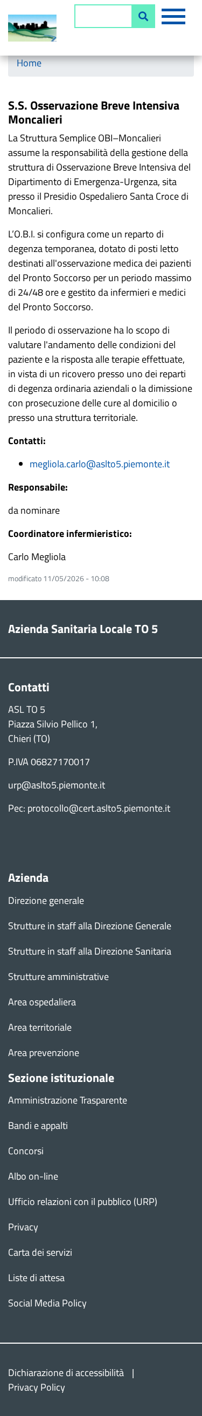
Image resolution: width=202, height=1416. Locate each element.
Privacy (23, 1227)
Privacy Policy (36, 1387)
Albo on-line (33, 1176)
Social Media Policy (47, 1303)
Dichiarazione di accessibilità (66, 1372)
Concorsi (26, 1150)
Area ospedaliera (42, 1002)
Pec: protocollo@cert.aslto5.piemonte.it (89, 808)
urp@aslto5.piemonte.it (56, 785)
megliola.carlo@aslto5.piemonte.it (100, 464)
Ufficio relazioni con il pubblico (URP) (82, 1201)
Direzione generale (46, 900)
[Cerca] (143, 16)
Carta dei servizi (40, 1252)
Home (29, 63)
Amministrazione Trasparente (67, 1100)
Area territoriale (40, 1027)
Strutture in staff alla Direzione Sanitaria (89, 951)
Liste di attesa (36, 1277)
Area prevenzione (43, 1052)
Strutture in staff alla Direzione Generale (89, 925)
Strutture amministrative (58, 976)
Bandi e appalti (38, 1125)
